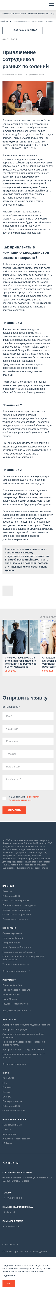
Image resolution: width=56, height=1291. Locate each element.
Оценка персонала (12, 933)
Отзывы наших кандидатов (16, 910)
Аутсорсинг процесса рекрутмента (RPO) (23, 1049)
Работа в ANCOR (11, 896)
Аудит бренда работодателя (16, 947)
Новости (6, 1129)
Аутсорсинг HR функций (14, 1029)
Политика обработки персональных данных (24, 1251)
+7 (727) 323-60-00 (12, 1198)
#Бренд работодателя (12, 74)
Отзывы (6, 1092)
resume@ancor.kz (11, 1226)
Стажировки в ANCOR (13, 1110)
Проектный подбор (12, 985)
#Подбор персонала (35, 74)
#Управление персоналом (14, 14)
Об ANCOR (8, 1078)
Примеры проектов (12, 1101)
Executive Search (11, 994)
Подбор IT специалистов (15, 1003)
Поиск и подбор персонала (16, 990)
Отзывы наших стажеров (15, 919)
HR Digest (7, 1143)
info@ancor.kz (9, 1212)
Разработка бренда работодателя (19, 952)
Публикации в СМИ (12, 1124)
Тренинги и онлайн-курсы (15, 964)
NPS (4, 1083)
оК (8, 1283)
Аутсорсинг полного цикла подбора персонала (26, 1024)
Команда (7, 1087)
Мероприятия (9, 1134)
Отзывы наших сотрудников (16, 914)
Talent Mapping (10, 999)
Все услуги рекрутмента (14, 1010)
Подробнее (8, 1275)
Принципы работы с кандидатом (19, 905)
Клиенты (6, 1096)
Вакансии (7, 891)
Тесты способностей (12, 938)
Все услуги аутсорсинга (14, 1064)
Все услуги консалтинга (14, 971)
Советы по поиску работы (15, 900)
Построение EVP (11, 942)
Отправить (14, 810)
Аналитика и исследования (16, 1138)
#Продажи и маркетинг (38, 14)
